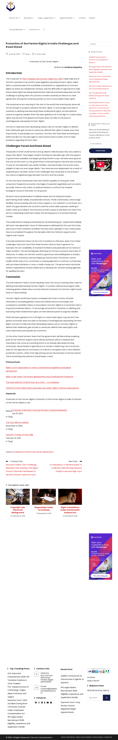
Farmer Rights (20, 452)
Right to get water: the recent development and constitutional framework (39, 376)
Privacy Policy (98, 737)
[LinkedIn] (42, 702)
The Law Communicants (45, 452)
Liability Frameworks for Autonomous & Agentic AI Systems (98, 60)
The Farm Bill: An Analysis (17, 422)
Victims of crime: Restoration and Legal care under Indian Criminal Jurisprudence (42, 388)
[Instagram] (39, 702)
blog (12, 452)
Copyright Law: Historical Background (17, 510)
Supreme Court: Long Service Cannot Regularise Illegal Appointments (100, 79)
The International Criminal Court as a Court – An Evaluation (32, 382)
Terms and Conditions (84, 737)
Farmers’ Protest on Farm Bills (19, 434)
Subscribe (100, 151)
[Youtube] (48, 702)
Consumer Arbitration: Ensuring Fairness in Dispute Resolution (39, 410)
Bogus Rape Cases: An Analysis (44, 508)
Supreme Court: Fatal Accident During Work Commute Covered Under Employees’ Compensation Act (17, 707)
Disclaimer (70, 737)
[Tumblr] (44, 702)
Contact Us (108, 737)
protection (30, 452)
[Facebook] (36, 702)
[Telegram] (51, 702)
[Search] (106, 698)
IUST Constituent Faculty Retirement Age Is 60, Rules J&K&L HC (99, 95)
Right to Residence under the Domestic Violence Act (70, 510)
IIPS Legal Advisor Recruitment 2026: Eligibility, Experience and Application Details (100, 69)
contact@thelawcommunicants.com (49, 690)
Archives (91, 677)
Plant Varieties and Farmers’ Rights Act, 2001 (42, 79)
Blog (27, 54)
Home (63, 737)
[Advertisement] (100, 210)
